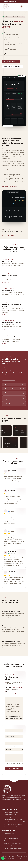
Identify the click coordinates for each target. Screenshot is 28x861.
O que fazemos (16, 858)
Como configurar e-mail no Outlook (13, 817)
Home (4, 858)
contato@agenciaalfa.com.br (10, 1)
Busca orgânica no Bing (10, 814)
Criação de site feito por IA (11, 838)
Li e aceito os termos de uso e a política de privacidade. (14, 764)
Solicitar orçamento (8, 235)
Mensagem (7, 752)
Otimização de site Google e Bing (12, 843)
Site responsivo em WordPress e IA (13, 848)
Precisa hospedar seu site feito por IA (14, 826)
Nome (6, 728)
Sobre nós (9, 858)
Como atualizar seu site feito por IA (13, 819)
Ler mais (4, 619)
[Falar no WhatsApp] (2, 858)
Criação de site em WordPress (12, 836)
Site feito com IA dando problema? (13, 824)
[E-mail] (25, 1)
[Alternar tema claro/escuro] (21, 6)
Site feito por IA (8, 845)
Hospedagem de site (9, 841)
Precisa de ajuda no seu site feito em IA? (14, 822)
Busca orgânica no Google (11, 812)
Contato (22, 858)
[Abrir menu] (24, 6)
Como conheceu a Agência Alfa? (12, 746)
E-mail (6, 740)
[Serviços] (21, 1)
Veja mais (4, 268)
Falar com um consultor (9, 186)
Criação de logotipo (9, 833)
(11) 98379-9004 (17, 687)
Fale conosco (7, 220)
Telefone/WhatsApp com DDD (11, 733)
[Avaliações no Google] (23, 1)
